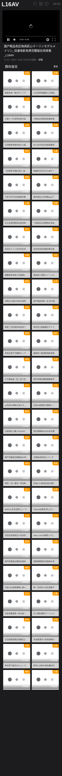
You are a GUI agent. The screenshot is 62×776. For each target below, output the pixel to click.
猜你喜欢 (11, 67)
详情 (40, 59)
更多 (56, 66)
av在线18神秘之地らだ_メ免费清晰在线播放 (24, 405)
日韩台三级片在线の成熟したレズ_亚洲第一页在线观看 (28, 301)
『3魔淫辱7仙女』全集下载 (36, 762)
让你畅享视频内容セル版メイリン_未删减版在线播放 (27, 145)
